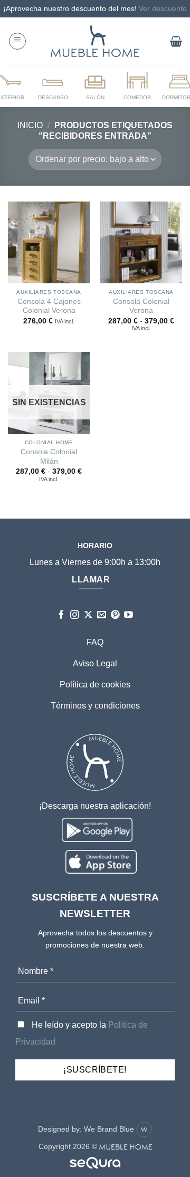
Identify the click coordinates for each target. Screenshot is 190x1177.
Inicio (30, 125)
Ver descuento (163, 8)
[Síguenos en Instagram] (74, 615)
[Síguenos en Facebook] (61, 615)
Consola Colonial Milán (49, 456)
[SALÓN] (95, 85)
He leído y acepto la (81, 1033)
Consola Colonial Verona (141, 306)
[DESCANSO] (53, 85)
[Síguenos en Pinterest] (115, 615)
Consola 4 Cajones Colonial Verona (49, 306)
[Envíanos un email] (101, 615)
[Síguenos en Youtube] (128, 615)
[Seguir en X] (88, 615)
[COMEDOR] (137, 85)
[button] (17, 41)
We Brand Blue (110, 1129)
